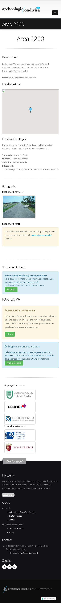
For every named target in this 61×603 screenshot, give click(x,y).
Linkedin (14, 566)
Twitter (9, 566)
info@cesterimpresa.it (28, 553)
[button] (30, 110)
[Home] (21, 9)
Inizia (9, 334)
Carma (12, 520)
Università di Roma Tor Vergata (22, 512)
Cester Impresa (15, 516)
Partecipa (11, 289)
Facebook (4, 566)
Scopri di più (8, 495)
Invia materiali (13, 362)
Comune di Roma (16, 528)
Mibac (11, 532)
